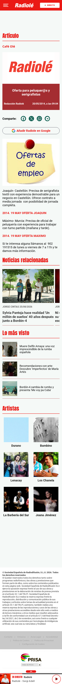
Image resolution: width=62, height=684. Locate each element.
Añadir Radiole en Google (33, 130)
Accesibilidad (52, 637)
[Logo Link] (24, 5)
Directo (51, 5)
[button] (5, 5)
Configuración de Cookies (33, 644)
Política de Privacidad (44, 640)
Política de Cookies (21, 640)
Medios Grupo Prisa (31, 665)
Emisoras (21, 637)
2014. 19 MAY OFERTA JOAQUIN (24, 213)
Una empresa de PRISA (31, 657)
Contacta (8, 637)
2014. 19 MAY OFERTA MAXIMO (24, 236)
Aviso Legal (36, 637)
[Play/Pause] (56, 679)
